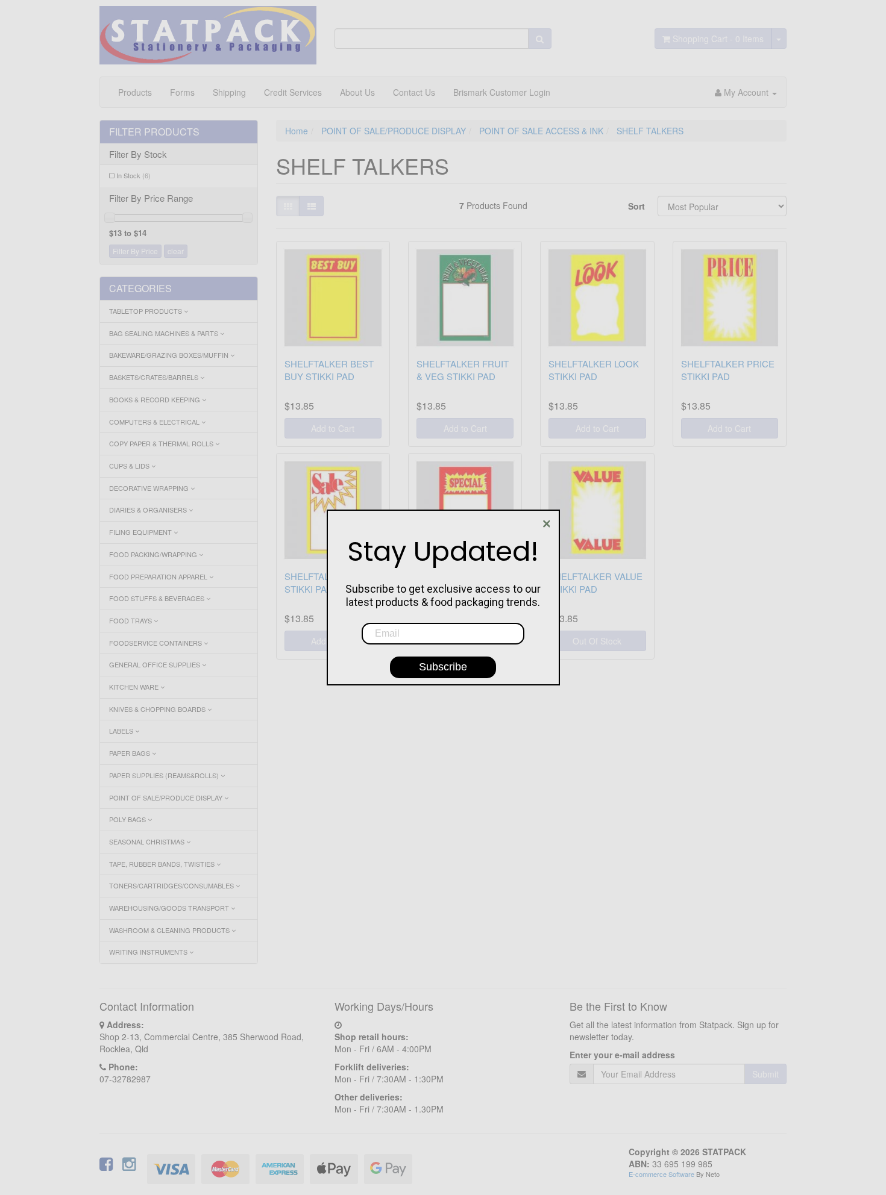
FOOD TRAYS (131, 620)
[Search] (539, 38)
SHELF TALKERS (650, 131)
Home (296, 131)
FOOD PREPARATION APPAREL (159, 576)
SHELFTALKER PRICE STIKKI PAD (727, 369)
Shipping (229, 92)
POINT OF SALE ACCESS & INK (541, 131)
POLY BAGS (128, 819)
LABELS (122, 730)
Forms (182, 92)
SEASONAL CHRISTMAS (147, 841)
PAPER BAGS (130, 753)
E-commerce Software (661, 1174)
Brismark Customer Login (501, 92)
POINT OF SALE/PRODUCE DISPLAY (166, 797)
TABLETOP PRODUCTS (146, 311)
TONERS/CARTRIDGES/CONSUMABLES (172, 885)
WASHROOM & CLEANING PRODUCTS (170, 930)
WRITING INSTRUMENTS (149, 951)
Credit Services (293, 92)
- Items (718, 39)
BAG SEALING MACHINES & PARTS (164, 333)
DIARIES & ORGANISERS (149, 509)
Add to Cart (332, 428)
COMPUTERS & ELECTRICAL (155, 421)
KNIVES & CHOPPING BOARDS (158, 709)
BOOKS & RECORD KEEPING (155, 399)
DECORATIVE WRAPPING (149, 488)
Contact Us (414, 92)
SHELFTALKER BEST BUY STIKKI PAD (329, 369)
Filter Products (154, 131)
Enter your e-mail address (622, 1055)
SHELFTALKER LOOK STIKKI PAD (593, 369)
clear (176, 251)
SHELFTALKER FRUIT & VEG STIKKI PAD (462, 369)
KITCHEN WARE (134, 686)
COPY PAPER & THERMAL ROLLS (162, 443)
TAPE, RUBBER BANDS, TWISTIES (162, 864)
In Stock (133, 175)
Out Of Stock (597, 641)
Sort (636, 206)
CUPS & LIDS (130, 465)
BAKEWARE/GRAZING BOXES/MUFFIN (169, 355)
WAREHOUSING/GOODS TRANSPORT (170, 908)
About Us (357, 92)
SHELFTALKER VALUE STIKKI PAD (595, 582)
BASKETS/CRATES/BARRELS (154, 377)
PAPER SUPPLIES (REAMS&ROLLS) (165, 775)
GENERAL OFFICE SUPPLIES (155, 664)
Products (135, 92)
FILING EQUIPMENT (141, 532)
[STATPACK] (207, 31)
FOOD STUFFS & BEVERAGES (157, 598)
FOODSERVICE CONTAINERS (156, 642)
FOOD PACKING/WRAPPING (154, 554)
